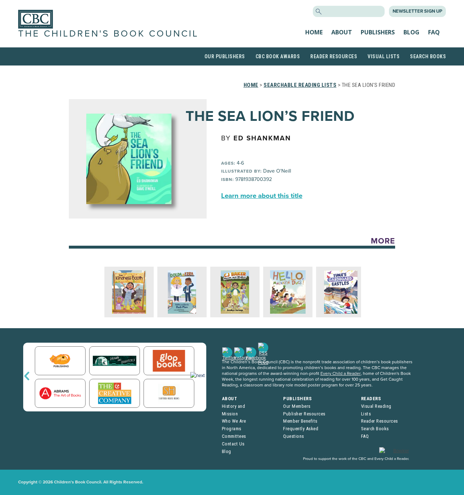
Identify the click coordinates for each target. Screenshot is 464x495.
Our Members (297, 406)
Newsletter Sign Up (417, 11)
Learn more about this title (261, 196)
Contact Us (233, 444)
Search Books (428, 56)
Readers (371, 398)
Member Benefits (300, 421)
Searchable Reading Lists (300, 85)
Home (314, 32)
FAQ (434, 32)
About (341, 32)
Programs (231, 428)
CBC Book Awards (278, 56)
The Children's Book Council (108, 33)
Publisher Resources (304, 413)
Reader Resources (333, 56)
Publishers (378, 32)
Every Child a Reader (340, 373)
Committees (234, 436)
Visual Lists (383, 56)
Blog (411, 32)
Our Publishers (224, 56)
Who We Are (234, 421)
